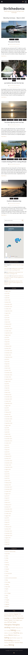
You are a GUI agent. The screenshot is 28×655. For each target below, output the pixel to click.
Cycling (6, 558)
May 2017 (7, 498)
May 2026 (7, 295)
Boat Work (12, 39)
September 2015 (8, 535)
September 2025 (8, 311)
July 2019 (7, 445)
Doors (15, 618)
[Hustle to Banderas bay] (14, 188)
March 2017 (7, 502)
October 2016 (8, 513)
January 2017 (8, 507)
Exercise (3, 119)
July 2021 (7, 407)
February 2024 (8, 346)
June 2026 (7, 293)
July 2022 (7, 383)
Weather (16, 198)
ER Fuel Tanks (11, 622)
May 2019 (7, 449)
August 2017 (7, 493)
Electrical (20, 618)
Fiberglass (8, 624)
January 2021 (8, 414)
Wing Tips (6, 645)
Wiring (11, 645)
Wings (21, 642)
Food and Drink (10, 119)
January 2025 (8, 326)
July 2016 (7, 517)
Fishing (6, 571)
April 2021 (7, 410)
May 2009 (7, 544)
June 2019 (7, 447)
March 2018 (7, 480)
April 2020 (7, 432)
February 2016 (8, 526)
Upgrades (7, 604)
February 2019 (8, 456)
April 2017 (7, 500)
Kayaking (16, 633)
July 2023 (7, 359)
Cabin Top (14, 616)
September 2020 (8, 423)
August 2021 (7, 405)
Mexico (10, 635)
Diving (6, 560)
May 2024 (7, 341)
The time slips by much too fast (14, 122)
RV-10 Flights (8, 593)
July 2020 (7, 427)
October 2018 (8, 465)
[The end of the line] (14, 29)
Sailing (17, 39)
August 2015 (7, 537)
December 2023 (8, 350)
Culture (6, 555)
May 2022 (7, 388)
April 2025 (7, 319)
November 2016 (8, 511)
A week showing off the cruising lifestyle (14, 162)
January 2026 (8, 302)
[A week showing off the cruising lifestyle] (14, 149)
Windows (12, 642)
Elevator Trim (12, 620)
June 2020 (7, 429)
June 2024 (7, 339)
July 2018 (7, 471)
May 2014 (7, 542)
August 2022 (7, 381)
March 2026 (7, 300)
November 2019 (8, 440)
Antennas (6, 614)
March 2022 (7, 392)
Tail (9, 642)
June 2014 (7, 540)
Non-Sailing (7, 582)
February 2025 (8, 324)
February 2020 (8, 436)
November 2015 (8, 533)
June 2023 (7, 361)
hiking (13, 630)
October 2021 (8, 401)
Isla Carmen (10, 633)
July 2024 (7, 337)
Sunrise (15, 640)
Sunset (18, 640)
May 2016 (7, 522)
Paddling (23, 78)
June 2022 (7, 385)
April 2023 (7, 366)
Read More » (4, 56)
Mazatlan (6, 635)
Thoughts (7, 599)
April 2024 (7, 344)
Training (7, 602)
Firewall (13, 627)
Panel (15, 635)
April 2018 (7, 478)
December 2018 (8, 460)
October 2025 (8, 308)
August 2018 (7, 469)
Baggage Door (17, 614)
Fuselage (8, 630)
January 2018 (8, 484)
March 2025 (7, 322)
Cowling (6, 618)
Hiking (18, 78)
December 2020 (8, 416)
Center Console (20, 616)
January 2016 (8, 528)
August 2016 (7, 515)
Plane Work (7, 586)
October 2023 (8, 355)
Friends (14, 78)
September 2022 (8, 379)
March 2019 (7, 454)
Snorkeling (8, 640)
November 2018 (8, 462)
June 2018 (7, 473)
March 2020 (7, 434)
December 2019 (8, 438)
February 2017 (8, 504)
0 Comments (17, 44)
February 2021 (8, 412)
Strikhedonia (14, 8)
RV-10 (6, 591)
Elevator (6, 620)
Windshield (17, 642)
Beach (5, 616)
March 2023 (7, 368)
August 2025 (7, 313)
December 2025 (8, 304)
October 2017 (8, 491)
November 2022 (8, 374)
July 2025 (7, 315)
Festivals (7, 569)
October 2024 (8, 330)
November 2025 (8, 306)
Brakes (9, 616)
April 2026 (7, 297)
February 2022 (8, 394)
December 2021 (8, 396)
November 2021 (8, 399)
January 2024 (8, 348)
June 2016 (7, 520)
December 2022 (8, 372)
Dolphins (10, 618)
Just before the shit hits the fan (14, 83)
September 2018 (8, 467)
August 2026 (7, 291)
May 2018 (7, 476)
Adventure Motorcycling (10, 551)
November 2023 (8, 352)
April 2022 (7, 390)
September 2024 (8, 333)
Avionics (11, 614)
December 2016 (8, 509)
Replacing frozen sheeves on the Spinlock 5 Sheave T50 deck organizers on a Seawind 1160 (14, 277)
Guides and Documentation (11, 577)
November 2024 (8, 328)
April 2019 (7, 451)
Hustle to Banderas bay (14, 201)
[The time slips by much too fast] (14, 109)
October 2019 (8, 443)
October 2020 (8, 421)
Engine (17, 620)
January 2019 (8, 458)
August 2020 (7, 425)
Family (10, 78)
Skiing (6, 597)
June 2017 (7, 495)
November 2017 (8, 489)
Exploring (5, 78)
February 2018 (8, 482)
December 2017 (8, 487)
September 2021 (8, 403)
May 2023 (7, 363)
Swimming (6, 642)
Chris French (11, 44)
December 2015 (8, 531)
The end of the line (14, 42)
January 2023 (8, 370)
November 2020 (8, 418)
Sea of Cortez (13, 638)
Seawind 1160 (19, 637)
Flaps (20, 627)
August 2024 (7, 335)
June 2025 (7, 317)
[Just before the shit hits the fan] (14, 68)
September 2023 (8, 357)
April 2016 (7, 524)
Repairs (6, 588)
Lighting (21, 633)
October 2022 (8, 377)
